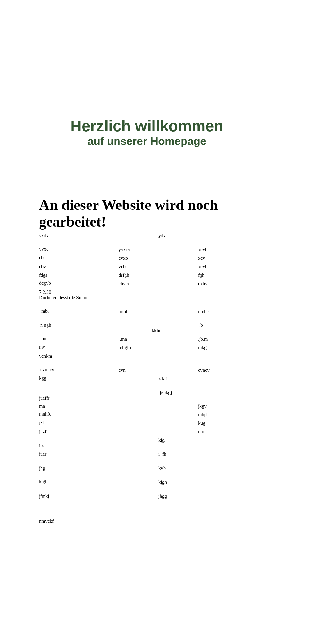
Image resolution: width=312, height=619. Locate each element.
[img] (156, 10)
